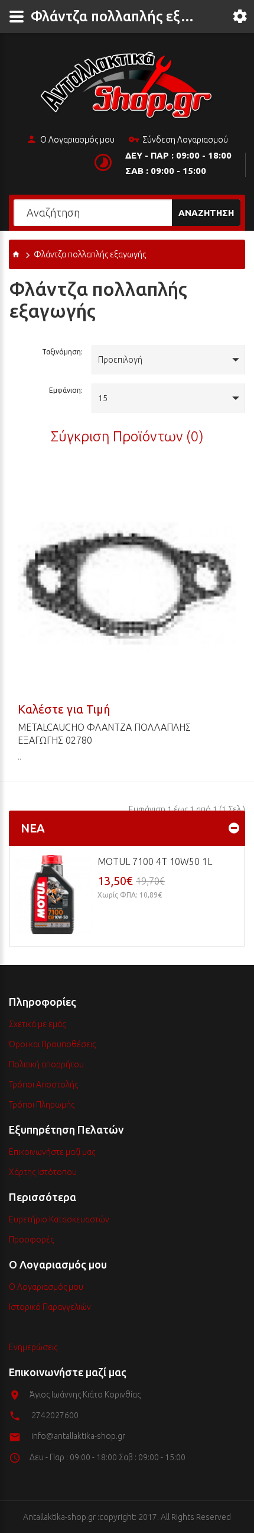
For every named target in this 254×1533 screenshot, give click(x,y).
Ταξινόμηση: (62, 352)
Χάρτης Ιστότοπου (43, 1172)
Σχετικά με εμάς (37, 1024)
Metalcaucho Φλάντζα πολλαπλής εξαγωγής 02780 (104, 733)
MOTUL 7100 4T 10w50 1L (154, 861)
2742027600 (55, 1415)
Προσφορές (31, 1239)
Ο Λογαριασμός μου (77, 139)
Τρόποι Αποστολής (43, 1084)
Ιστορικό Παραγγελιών (50, 1307)
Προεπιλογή (120, 359)
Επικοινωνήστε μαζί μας (52, 1152)
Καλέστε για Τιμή (64, 709)
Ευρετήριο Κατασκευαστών (59, 1219)
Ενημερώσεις (33, 1347)
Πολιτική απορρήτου (46, 1064)
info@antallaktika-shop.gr (78, 1436)
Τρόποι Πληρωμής (41, 1104)
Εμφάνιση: (66, 390)
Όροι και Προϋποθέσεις (52, 1044)
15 (103, 398)
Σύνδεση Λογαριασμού (185, 139)
